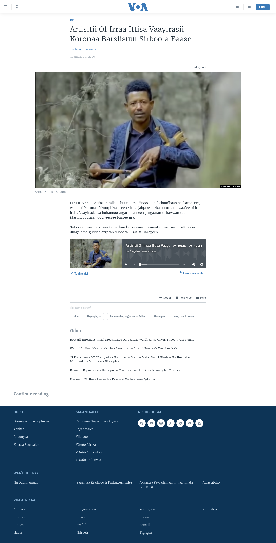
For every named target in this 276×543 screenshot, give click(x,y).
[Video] (237, 7)
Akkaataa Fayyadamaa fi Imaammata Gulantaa (166, 485)
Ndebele (82, 533)
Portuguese (148, 509)
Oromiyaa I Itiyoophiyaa (31, 421)
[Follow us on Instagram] (161, 423)
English (19, 517)
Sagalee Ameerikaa (143, 251)
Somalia (145, 525)
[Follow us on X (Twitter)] (170, 423)
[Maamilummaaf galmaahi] (190, 423)
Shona (144, 517)
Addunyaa (21, 437)
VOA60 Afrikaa (86, 445)
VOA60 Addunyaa (88, 460)
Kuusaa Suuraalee (26, 445)
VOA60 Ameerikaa (89, 452)
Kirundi (82, 517)
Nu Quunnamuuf (26, 482)
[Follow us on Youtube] (151, 423)
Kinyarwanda (86, 509)
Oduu (74, 20)
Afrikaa (19, 429)
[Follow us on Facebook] (142, 423)
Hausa (18, 533)
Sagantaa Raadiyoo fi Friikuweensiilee (104, 482)
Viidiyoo (82, 437)
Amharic (20, 509)
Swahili (82, 525)
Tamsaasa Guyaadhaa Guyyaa (97, 421)
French (19, 525)
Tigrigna (146, 533)
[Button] (200, 67)
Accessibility (212, 482)
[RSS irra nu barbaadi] (199, 423)
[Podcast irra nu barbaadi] (180, 423)
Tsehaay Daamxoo (83, 49)
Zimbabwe (210, 509)
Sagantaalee (84, 429)
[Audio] (250, 7)
